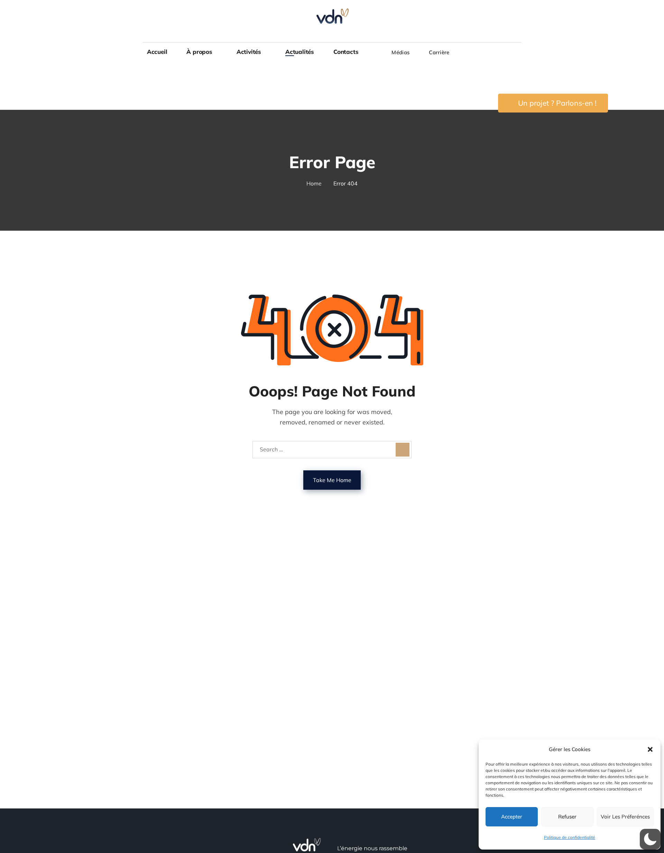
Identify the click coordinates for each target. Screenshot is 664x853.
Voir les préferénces (625, 816)
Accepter (511, 816)
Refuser (567, 816)
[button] (650, 749)
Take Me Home (332, 480)
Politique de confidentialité (569, 837)
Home (314, 183)
